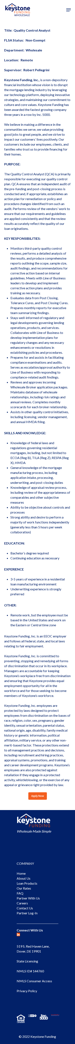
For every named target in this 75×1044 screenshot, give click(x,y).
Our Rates (24, 888)
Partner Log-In (27, 913)
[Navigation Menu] (68, 10)
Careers (22, 903)
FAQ (20, 893)
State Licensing (27, 961)
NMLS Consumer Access (34, 981)
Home (21, 873)
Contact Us (25, 908)
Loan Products (27, 883)
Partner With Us (28, 898)
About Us (23, 878)
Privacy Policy (27, 991)
